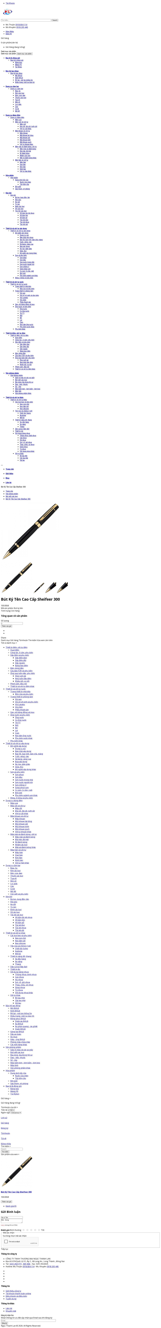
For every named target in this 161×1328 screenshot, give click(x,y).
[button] (80, 51)
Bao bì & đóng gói (16, 60)
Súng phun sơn (25, 269)
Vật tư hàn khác (25, 171)
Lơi (21, 320)
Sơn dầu (23, 260)
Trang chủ (9, 491)
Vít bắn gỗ (23, 218)
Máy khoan (24, 133)
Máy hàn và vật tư (21, 160)
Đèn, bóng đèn (20, 353)
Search (54, 20)
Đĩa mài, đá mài (25, 151)
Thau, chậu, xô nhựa (27, 444)
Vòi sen (22, 293)
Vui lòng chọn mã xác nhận (15, 1236)
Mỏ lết (17, 111)
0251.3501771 (16, 1264)
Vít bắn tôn (24, 215)
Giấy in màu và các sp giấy (25, 378)
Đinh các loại (19, 206)
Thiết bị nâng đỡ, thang (23, 420)
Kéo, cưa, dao (20, 95)
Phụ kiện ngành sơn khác (29, 275)
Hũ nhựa (23, 440)
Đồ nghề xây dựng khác (28, 253)
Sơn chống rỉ (24, 267)
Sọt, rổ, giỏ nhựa (26, 442)
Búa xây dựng (25, 246)
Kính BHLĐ (19, 78)
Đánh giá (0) (11, 1206)
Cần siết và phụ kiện (19, 894)
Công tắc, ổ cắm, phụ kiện (24, 340)
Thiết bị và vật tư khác (18, 400)
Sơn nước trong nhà (27, 262)
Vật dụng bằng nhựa (22, 433)
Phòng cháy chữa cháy (20, 1042)
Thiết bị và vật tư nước (18, 284)
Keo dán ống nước (26, 324)
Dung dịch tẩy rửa (21, 180)
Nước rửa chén (25, 182)
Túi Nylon (18, 67)
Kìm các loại (19, 93)
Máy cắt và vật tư (21, 122)
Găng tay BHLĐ (17, 1031)
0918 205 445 (22, 27)
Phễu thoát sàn (25, 302)
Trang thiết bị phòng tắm (24, 291)
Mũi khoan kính (25, 140)
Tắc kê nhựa (24, 222)
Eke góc (18, 200)
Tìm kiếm (5, 1152)
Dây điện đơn (24, 344)
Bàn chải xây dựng (26, 237)
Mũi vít (17, 102)
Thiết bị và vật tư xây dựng (20, 231)
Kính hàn (23, 169)
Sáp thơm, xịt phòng (22, 189)
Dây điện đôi (24, 347)
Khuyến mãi (11, 1311)
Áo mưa (13, 1036)
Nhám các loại (25, 155)
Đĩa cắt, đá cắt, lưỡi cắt (28, 126)
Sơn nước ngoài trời (27, 264)
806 (28, 1264)
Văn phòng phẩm (16, 375)
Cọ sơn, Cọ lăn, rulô (27, 271)
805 (24, 1264)
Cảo (16, 106)
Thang (22, 427)
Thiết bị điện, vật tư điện (19, 335)
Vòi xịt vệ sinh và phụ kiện (29, 295)
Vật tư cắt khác (25, 129)
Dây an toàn (15, 1034)
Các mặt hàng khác (18, 1044)
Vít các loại (19, 209)
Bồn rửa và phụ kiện (27, 289)
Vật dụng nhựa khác (27, 451)
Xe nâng (23, 424)
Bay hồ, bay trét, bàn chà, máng (31, 240)
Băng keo (18, 62)
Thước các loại (20, 98)
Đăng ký (4, 1323)
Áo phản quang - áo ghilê (26, 1026)
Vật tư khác (19, 453)
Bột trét (23, 273)
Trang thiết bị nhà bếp (23, 286)
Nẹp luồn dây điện (26, 362)
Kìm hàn (23, 167)
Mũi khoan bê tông (26, 135)
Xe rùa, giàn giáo (26, 249)
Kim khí (13, 195)
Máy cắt (23, 124)
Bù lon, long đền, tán (22, 197)
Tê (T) (22, 313)
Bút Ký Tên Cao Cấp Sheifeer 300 (18, 499)
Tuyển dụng (11, 1298)
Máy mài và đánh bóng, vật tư (26, 146)
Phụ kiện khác (20, 329)
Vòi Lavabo (24, 298)
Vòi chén (23, 300)
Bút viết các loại (21, 380)
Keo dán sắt (24, 406)
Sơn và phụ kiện (21, 255)
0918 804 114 (21, 24)
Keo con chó (24, 404)
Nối (21, 315)
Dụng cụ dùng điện (17, 117)
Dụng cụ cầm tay (16, 89)
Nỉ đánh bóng (24, 153)
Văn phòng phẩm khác (23, 393)
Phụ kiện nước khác (27, 327)
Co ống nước (24, 311)
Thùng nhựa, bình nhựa (28, 435)
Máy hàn (23, 162)
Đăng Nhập (10, 31)
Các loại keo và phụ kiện (24, 402)
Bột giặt (18, 186)
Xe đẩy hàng (24, 422)
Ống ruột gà (24, 360)
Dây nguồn (23, 349)
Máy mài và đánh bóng (28, 149)
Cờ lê (17, 109)
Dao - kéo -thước (21, 384)
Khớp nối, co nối (25, 364)
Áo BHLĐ (19, 1023)
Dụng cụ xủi (24, 235)
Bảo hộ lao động (16, 73)
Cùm (21, 322)
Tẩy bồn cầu (24, 184)
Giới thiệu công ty (13, 1291)
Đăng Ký (9, 34)
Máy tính (18, 391)
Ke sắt (17, 202)
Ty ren (17, 204)
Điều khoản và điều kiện (16, 1296)
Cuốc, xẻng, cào (25, 242)
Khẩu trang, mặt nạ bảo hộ (25, 82)
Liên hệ (9, 1308)
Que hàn (23, 164)
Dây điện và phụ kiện (22, 342)
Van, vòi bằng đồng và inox (25, 304)
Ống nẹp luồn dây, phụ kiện (25, 358)
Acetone (23, 415)
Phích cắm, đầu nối (22, 367)
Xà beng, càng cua (26, 244)
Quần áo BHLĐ (21, 1021)
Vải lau (22, 460)
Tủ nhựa (23, 449)
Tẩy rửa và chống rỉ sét (23, 411)
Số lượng (5, 620)
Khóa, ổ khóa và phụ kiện (24, 278)
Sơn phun (23, 258)
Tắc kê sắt (24, 224)
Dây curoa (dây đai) (22, 429)
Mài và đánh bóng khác (28, 158)
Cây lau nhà (24, 458)
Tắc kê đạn (24, 220)
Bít (21, 318)
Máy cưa (18, 120)
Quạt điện (18, 338)
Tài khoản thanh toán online (18, 1293)
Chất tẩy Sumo (25, 413)
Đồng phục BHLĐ (18, 1018)
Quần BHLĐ (20, 1029)
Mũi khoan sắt (25, 138)
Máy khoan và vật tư (22, 131)
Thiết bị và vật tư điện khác (25, 369)
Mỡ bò (22, 418)
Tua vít (17, 100)
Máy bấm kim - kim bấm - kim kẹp (27, 389)
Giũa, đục (23, 251)
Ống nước (23, 309)
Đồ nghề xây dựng (21, 233)
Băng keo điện (25, 351)
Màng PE (18, 65)
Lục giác (18, 104)
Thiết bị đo (19, 431)
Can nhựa (23, 438)
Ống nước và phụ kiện (23, 307)
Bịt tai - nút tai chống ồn (24, 80)
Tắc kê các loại (21, 211)
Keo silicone (24, 409)
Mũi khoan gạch (25, 142)
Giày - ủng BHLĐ (17, 1039)
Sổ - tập (18, 387)
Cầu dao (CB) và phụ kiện (24, 355)
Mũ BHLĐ (18, 75)
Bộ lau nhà (23, 456)
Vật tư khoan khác (26, 144)
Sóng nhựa (24, 447)
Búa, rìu (17, 91)
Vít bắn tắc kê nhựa (27, 213)
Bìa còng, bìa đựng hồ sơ (24, 382)
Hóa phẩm (14, 178)
